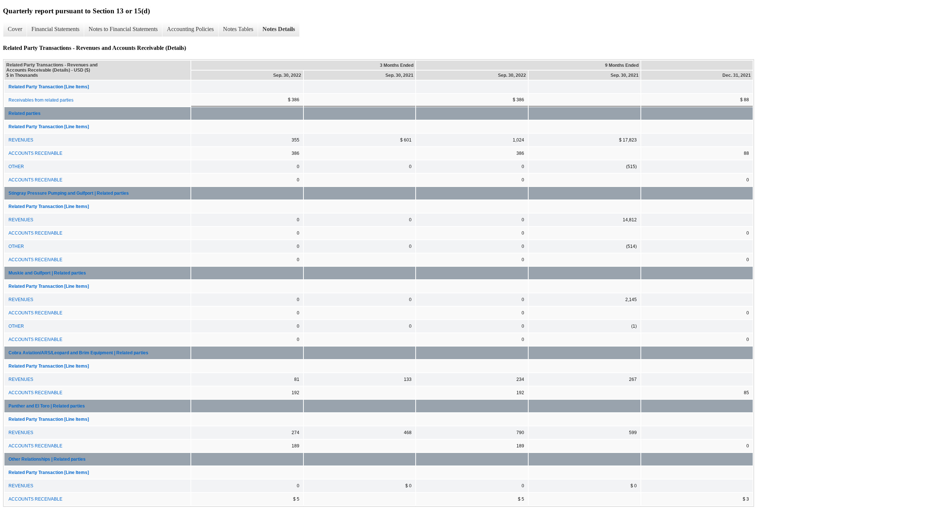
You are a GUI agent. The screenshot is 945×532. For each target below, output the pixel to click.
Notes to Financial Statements (123, 29)
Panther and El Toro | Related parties (46, 406)
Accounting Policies (190, 29)
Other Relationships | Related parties (47, 459)
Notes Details (278, 29)
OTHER (16, 166)
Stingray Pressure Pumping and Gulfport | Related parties (68, 193)
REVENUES (20, 140)
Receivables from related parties (40, 100)
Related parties (24, 113)
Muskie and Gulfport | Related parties (47, 273)
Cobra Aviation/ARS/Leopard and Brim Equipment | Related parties (78, 353)
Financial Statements (55, 29)
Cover (15, 29)
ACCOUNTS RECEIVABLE (35, 153)
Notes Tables (238, 29)
